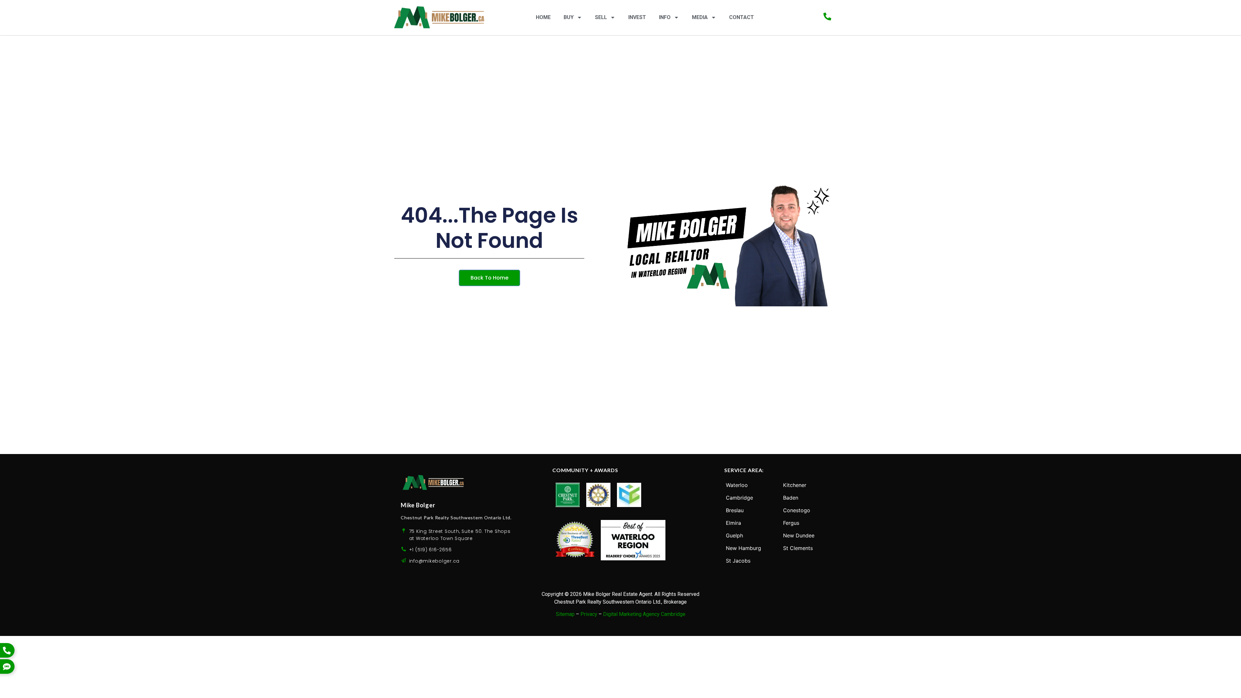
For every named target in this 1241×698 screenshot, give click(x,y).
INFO (665, 17)
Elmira (733, 523)
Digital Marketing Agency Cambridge (644, 614)
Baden (790, 497)
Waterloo (737, 485)
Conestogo (796, 510)
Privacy (588, 614)
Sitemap (565, 614)
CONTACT (741, 17)
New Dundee (798, 535)
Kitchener (794, 485)
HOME (543, 17)
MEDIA (700, 17)
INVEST (637, 17)
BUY (569, 17)
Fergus (791, 523)
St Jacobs (738, 560)
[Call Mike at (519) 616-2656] (827, 16)
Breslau (735, 510)
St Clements (798, 548)
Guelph (734, 535)
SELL (601, 17)
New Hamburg (743, 548)
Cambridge (739, 497)
